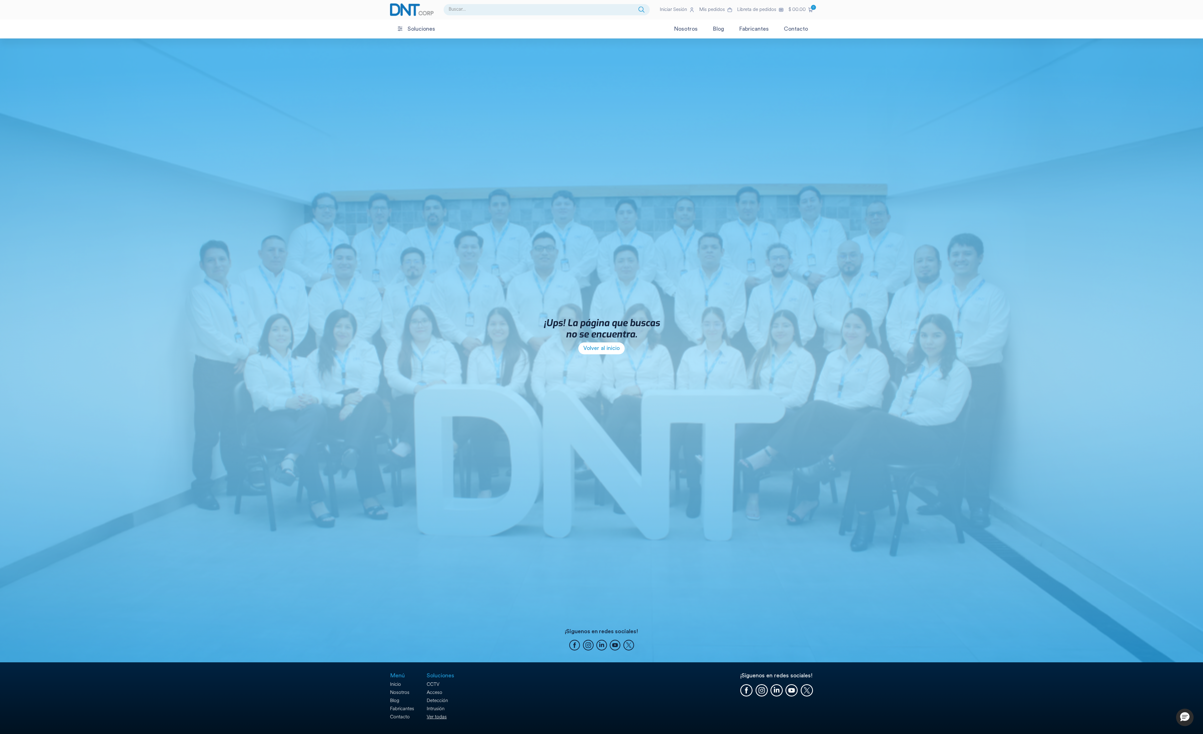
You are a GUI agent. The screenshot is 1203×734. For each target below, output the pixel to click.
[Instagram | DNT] (588, 646)
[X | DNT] (628, 646)
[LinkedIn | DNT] (601, 646)
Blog (394, 700)
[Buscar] (641, 10)
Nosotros (399, 692)
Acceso (434, 692)
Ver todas (437, 717)
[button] (801, 10)
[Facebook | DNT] (574, 646)
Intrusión (436, 709)
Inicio (395, 684)
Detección (437, 700)
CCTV (433, 684)
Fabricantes (402, 709)
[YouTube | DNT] (615, 646)
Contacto (400, 717)
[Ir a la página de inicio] (412, 9)
